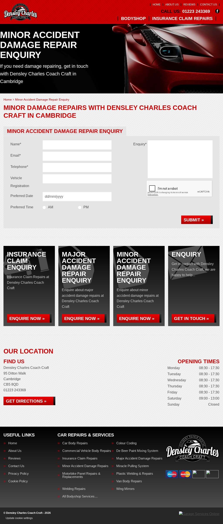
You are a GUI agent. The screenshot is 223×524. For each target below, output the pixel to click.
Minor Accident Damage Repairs (85, 466)
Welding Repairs (74, 488)
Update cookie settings (19, 518)
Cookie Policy (18, 481)
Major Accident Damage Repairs (139, 458)
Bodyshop (133, 18)
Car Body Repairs (75, 443)
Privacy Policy (18, 473)
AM (50, 207)
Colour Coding (126, 443)
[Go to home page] (20, 12)
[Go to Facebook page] (217, 11)
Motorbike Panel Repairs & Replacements (81, 475)
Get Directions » (26, 401)
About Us (172, 4)
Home (156, 4)
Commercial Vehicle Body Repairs (86, 450)
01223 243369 (185, 11)
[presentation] (179, 188)
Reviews (189, 4)
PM (86, 207)
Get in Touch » (191, 318)
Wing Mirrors (125, 488)
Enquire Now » (27, 318)
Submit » (194, 219)
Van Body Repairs (129, 481)
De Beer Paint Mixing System (137, 450)
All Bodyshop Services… (80, 496)
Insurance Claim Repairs (182, 18)
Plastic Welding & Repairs (134, 473)
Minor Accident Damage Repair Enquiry (65, 131)
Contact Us (208, 4)
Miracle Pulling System (132, 466)
